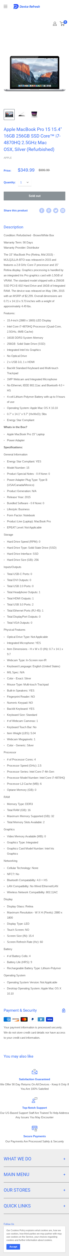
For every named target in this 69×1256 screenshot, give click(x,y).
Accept (13, 1246)
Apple (8, 157)
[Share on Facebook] (41, 210)
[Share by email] (62, 210)
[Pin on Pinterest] (48, 210)
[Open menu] (5, 6)
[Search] (51, 15)
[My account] (55, 24)
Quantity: (10, 182)
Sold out (34, 195)
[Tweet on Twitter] (55, 210)
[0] (62, 24)
